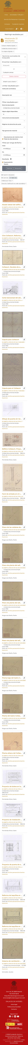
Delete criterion (14, 76)
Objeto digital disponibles (10, 111)
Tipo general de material (9, 130)
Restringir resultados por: (14, 34)
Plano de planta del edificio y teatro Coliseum (12, 565)
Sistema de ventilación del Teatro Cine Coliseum (12, 961)
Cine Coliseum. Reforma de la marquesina (12, 235)
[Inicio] (13, 6)
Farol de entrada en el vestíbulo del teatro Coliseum (12, 494)
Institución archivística (9, 88)
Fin (3, 152)
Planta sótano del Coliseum (12, 753)
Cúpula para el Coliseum (11, 388)
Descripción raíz (7, 95)
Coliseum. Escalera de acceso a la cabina (12, 267)
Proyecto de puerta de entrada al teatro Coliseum (12, 864)
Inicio (6, 14)
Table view (14, 177)
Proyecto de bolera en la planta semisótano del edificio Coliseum (12, 786)
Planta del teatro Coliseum (12, 716)
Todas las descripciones (11, 139)
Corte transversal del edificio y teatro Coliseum (12, 298)
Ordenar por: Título (7, 180)
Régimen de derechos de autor (11, 124)
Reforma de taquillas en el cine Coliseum (12, 895)
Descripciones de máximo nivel (13, 137)
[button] (17, 28)
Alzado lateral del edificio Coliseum (12, 205)
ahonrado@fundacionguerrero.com (14, 998)
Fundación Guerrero (18, 24)
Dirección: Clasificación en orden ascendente (13, 183)
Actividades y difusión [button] (16, 15)
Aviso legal (14, 1004)
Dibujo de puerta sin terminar (12, 419)
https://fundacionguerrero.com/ (14, 995)
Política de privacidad (14, 1007)
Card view (5, 177)
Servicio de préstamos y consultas (14, 19)
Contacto (7, 24)
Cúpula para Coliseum (10, 339)
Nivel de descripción (8, 105)
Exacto (6, 164)
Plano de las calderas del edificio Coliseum (12, 527)
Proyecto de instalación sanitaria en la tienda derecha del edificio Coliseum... (12, 820)
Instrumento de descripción (10, 118)
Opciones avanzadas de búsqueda (11, 57)
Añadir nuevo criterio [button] (9, 81)
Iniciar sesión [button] (9, 29)
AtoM (22, 1040)
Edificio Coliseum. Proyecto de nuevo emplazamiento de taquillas (12, 449)
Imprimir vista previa (8, 175)
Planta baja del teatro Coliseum (12, 678)
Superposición (8, 162)
